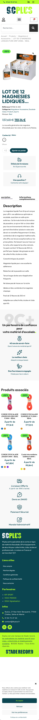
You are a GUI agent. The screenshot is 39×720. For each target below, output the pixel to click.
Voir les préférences (20, 712)
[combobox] (14, 28)
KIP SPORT (8, 595)
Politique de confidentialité (18, 717)
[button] (36, 684)
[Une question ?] (19, 176)
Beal (10, 114)
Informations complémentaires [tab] (27, 198)
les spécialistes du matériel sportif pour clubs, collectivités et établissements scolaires (18, 641)
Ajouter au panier (19, 150)
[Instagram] (33, 2)
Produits (12, 36)
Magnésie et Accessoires (19, 109)
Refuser (19, 706)
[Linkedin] (10, 627)
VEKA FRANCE (10, 598)
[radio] (4, 139)
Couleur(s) (6, 135)
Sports (16, 112)
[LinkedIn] (28, 2)
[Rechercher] (33, 28)
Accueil (4, 36)
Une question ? (19, 180)
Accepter (19, 701)
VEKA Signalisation (12, 601)
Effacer (4, 144)
